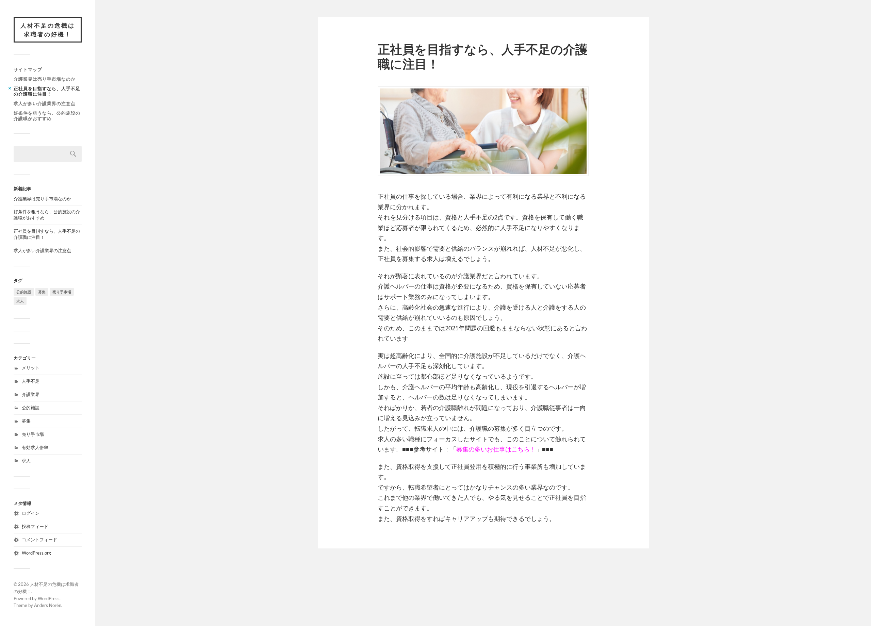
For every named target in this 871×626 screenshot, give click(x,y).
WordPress (49, 598)
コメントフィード (39, 539)
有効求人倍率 (35, 447)
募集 (42, 292)
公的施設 (23, 292)
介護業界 (30, 394)
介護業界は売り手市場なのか (45, 79)
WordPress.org (36, 553)
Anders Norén (47, 605)
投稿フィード (35, 526)
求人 (20, 301)
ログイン (30, 513)
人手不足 (30, 381)
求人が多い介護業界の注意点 (45, 103)
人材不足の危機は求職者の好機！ (47, 30)
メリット (30, 367)
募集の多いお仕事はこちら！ (496, 449)
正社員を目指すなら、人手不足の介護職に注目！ (47, 91)
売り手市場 (61, 292)
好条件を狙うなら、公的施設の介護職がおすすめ (47, 115)
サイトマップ (28, 69)
